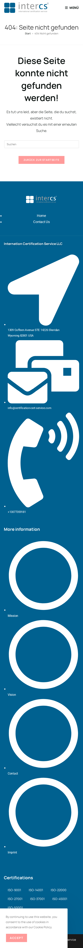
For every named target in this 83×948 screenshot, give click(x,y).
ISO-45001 (59, 899)
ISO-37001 (37, 899)
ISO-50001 (15, 908)
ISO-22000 (58, 890)
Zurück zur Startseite (41, 160)
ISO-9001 (14, 890)
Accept (16, 938)
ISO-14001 (36, 890)
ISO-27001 (15, 899)
